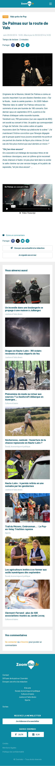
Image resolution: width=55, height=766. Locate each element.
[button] (50, 4)
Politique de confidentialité (13, 752)
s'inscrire (24, 642)
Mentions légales (9, 748)
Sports (27, 700)
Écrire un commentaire (15, 235)
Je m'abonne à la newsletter (27, 721)
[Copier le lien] (27, 45)
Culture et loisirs (27, 694)
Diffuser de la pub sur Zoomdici (15, 678)
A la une (27, 688)
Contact (6, 675)
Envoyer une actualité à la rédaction (29, 248)
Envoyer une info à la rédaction (15, 682)
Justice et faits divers (27, 697)
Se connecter (11, 642)
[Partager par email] (23, 45)
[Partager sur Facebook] (13, 45)
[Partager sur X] (18, 45)
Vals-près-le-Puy (18, 16)
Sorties (5, 707)
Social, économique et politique (27, 691)
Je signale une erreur (27, 255)
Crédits (5, 744)
